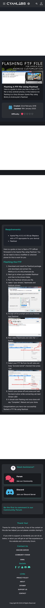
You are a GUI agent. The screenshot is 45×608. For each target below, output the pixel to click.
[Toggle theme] (28, 3)
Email (22, 559)
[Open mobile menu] (4, 4)
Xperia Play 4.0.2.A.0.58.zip (21, 236)
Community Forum (13, 510)
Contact (22, 593)
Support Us (22, 589)
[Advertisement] (22, 33)
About (22, 581)
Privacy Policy (22, 578)
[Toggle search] (36, 3)
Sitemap (22, 585)
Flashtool (13, 241)
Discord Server (22, 550)
